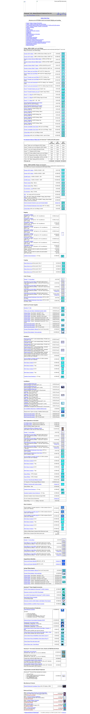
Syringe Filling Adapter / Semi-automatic (33, 332)
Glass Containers (30, 35)
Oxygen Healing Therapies (33, 700)
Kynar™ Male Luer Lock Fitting (31, 71)
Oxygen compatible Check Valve (31, 126)
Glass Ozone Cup (28, 263)
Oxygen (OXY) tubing (28, 53)
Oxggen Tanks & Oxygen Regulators (34, 23)
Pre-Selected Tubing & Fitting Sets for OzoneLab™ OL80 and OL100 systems (43, 25)
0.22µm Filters (27, 313)
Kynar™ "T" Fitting (28, 100)
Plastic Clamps (27, 182)
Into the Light (30, 704)
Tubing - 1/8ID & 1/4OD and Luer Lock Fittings (36, 24)
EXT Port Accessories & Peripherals (34, 40)
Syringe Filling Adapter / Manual (31, 329)
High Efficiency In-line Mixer (30, 281)
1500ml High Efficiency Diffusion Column (33, 428)
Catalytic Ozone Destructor (30, 255)
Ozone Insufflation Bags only (30, 383)
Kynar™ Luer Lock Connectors (30, 82)
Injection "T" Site (27, 307)
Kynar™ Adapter (27, 108)
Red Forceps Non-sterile (29, 323)
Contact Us (57, 202)
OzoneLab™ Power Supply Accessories (35, 39)
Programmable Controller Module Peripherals (36, 42)
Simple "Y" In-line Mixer (29, 279)
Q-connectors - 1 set (28, 188)
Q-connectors (27, 191)
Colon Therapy (29, 29)
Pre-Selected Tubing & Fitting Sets (32, 139)
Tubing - (28, 26)
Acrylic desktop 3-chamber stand (31, 515)
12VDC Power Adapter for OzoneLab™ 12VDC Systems (36, 589)
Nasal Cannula (27, 338)
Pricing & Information (32, 15)
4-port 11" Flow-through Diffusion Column (33, 479)
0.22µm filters (27, 132)
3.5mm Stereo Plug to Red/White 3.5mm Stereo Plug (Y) (36, 638)
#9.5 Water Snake (28, 424)
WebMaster (64, 712)
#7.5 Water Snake (28, 423)
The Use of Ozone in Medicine (33, 696)
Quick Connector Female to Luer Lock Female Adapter (36, 202)
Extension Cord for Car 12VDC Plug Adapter (33, 592)
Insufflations (28, 33)
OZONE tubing (27, 176)
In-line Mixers (29, 36)
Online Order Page (45, 18)
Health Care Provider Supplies (32, 30)
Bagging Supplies (30, 27)
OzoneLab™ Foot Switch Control (31, 622)
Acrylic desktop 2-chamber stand (31, 358)
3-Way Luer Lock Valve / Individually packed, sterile (35, 310)
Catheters (26, 391)
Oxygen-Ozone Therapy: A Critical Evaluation (37, 692)
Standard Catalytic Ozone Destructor (32, 493)
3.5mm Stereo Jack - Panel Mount (31, 644)
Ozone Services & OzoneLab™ (32, 712)
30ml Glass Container (29, 362)
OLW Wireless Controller (29, 609)
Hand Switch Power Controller (30, 597)
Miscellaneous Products (31, 44)
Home (27, 15)
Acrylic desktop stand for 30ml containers (33, 660)
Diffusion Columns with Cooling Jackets (32, 484)
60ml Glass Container (29, 368)
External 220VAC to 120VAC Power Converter (34, 603)
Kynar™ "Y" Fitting (28, 94)
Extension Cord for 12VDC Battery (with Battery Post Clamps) (37, 600)
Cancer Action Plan (31, 707)
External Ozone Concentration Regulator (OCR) (34, 620)
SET (25, 194)
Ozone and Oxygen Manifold (30, 561)
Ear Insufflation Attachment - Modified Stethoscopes (35, 408)
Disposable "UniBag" (28, 214)
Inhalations (28, 31)
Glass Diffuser (27, 473)
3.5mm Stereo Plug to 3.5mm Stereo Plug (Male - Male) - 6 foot (37, 632)
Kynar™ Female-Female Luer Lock (31, 88)
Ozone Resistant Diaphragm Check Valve (33, 102)
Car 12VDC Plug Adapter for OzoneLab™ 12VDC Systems (37, 595)
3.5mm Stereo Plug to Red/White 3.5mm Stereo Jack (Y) (36, 635)
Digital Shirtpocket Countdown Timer (32, 686)
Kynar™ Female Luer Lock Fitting (31, 77)
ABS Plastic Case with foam (30, 651)
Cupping (28, 28)
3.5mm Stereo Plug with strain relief (31, 641)
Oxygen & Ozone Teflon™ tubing (31, 65)
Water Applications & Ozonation (33, 34)
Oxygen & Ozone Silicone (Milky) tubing (32, 59)
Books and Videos (30, 45)
